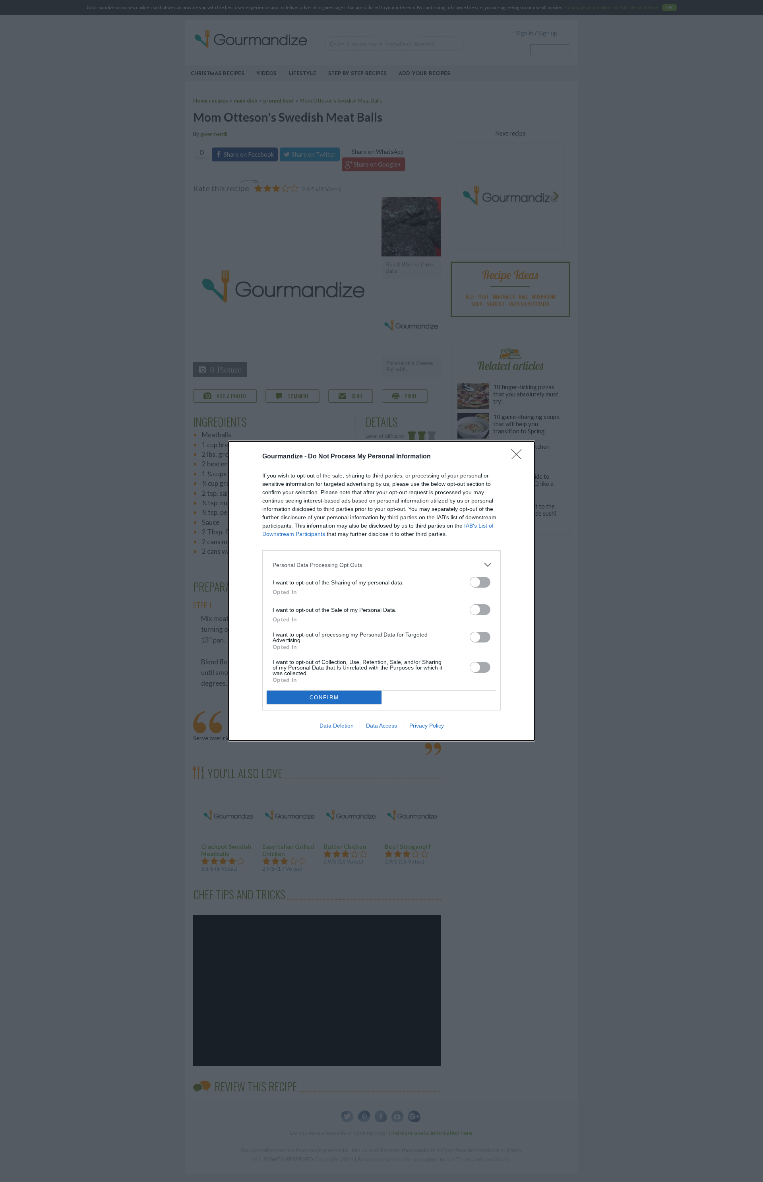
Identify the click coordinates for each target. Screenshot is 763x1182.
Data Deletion (337, 725)
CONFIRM (324, 698)
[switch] (480, 582)
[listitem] (381, 565)
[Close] (519, 456)
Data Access (381, 725)
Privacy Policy (426, 725)
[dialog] (381, 591)
